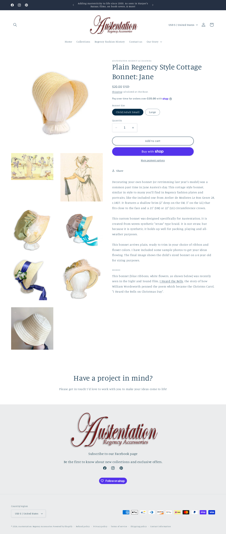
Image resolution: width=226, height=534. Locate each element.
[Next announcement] (153, 4)
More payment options (153, 160)
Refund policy (83, 526)
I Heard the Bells (171, 281)
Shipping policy (139, 526)
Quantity (117, 120)
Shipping (117, 91)
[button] (15, 25)
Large (152, 112)
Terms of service (119, 526)
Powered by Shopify (62, 526)
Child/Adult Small (127, 112)
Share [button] (119, 170)
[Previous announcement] (73, 4)
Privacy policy (100, 526)
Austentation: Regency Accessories (35, 526)
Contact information (160, 526)
